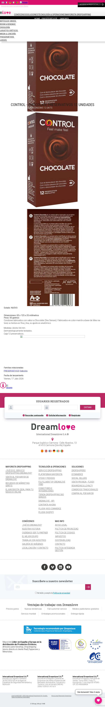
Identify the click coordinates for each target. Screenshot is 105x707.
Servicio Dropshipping (50, 470)
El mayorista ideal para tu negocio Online (19, 490)
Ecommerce (77, 474)
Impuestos (60, 536)
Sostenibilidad (63, 540)
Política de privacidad (66, 528)
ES (42, 451)
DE (54, 451)
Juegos (3, 40)
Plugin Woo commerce (50, 508)
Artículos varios (8, 21)
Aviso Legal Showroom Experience (61, 696)
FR (50, 451)
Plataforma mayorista (50, 474)
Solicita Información (57, 415)
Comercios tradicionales (85, 489)
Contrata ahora (47, 504)
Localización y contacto (35, 547)
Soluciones (32, 14)
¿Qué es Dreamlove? (32, 525)
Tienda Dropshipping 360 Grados (51, 495)
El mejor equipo (30, 536)
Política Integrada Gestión (65, 549)
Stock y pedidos (47, 478)
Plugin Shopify (46, 512)
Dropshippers (79, 470)
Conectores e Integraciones (46, 489)
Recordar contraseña (34, 415)
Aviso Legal (61, 525)
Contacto (60, 544)
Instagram (36, 567)
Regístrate (75, 415)
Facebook (44, 567)
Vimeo (52, 567)
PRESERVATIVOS (7, 37)
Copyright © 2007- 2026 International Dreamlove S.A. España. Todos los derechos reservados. (30, 696)
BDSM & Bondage (8, 24)
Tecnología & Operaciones (52, 14)
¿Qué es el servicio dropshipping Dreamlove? (19, 471)
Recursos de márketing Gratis (18, 484)
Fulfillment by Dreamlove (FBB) (52, 483)
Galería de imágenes (32, 544)
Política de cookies (65, 532)
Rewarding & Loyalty (82, 485)
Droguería (5, 27)
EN (46, 451)
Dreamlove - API (46, 501)
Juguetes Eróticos (9, 30)
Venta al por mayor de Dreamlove (17, 478)
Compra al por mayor (83, 493)
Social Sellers (79, 478)
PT (62, 451)
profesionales (90, 5)
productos (51, 17)
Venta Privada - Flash (83, 481)
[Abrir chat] (98, 700)
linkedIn (60, 567)
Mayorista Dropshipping (78, 14)
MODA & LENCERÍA (8, 34)
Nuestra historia (31, 528)
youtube (68, 567)
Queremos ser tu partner (35, 532)
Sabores (24, 371)
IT (58, 451)
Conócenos (20, 14)
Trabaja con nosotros (34, 540)
